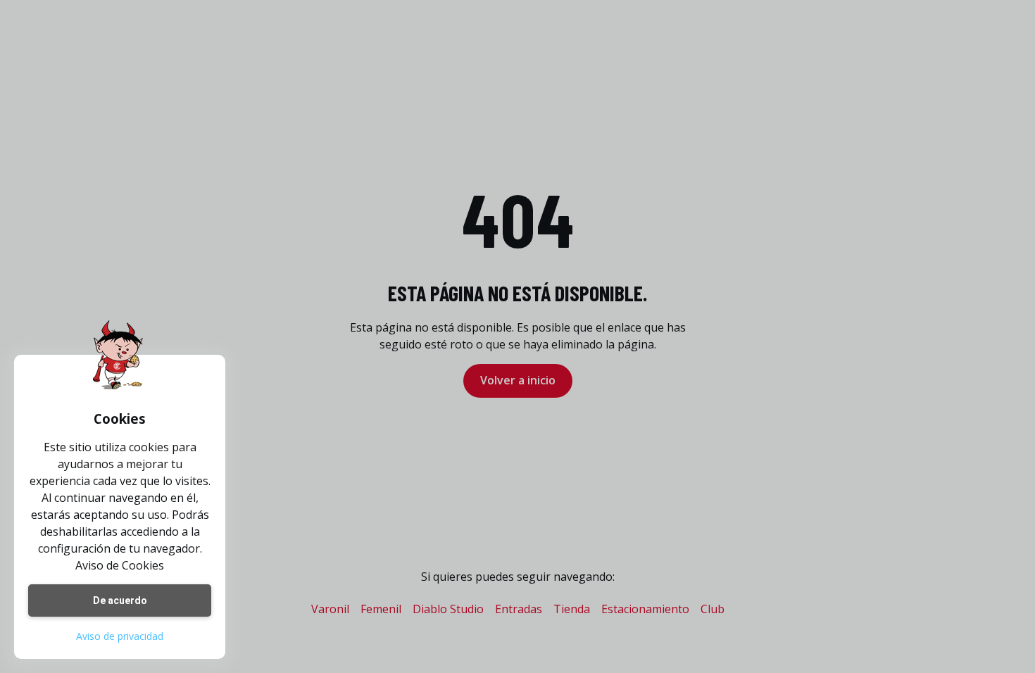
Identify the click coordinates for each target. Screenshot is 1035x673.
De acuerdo (120, 600)
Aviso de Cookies (119, 565)
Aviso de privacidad (119, 636)
